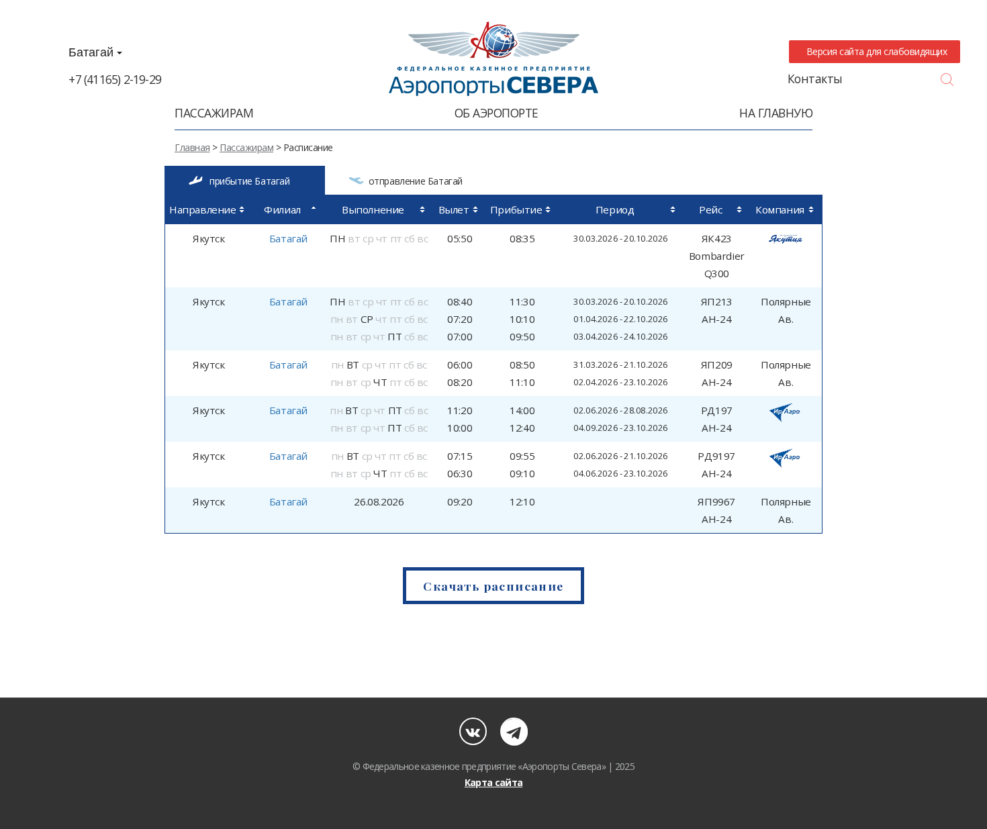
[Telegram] (514, 731)
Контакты (815, 78)
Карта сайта (493, 782)
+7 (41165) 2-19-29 (114, 79)
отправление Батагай (416, 181)
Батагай (92, 52)
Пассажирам (214, 113)
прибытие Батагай (249, 181)
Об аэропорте (496, 113)
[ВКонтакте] (473, 731)
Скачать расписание (493, 585)
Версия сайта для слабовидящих (874, 51)
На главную (775, 113)
